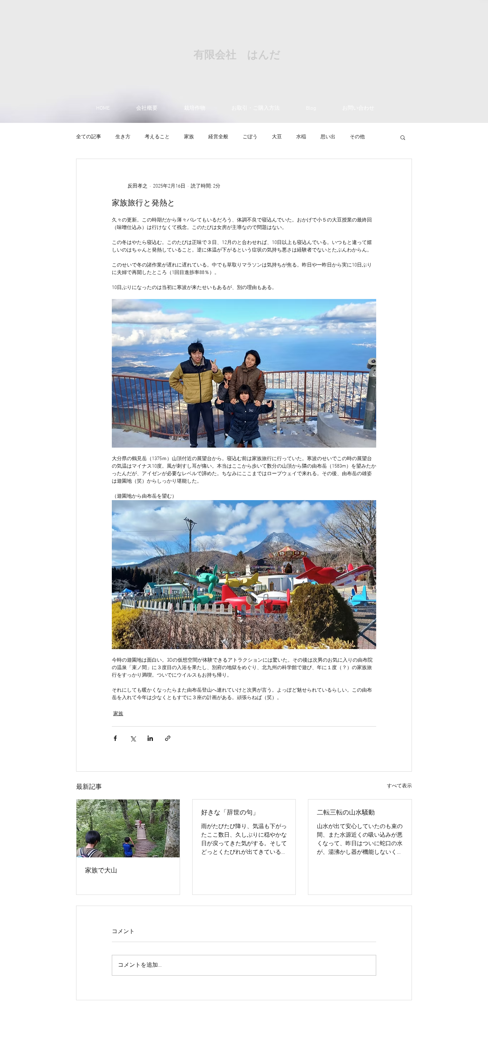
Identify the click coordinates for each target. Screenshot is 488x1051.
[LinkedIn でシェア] (150, 738)
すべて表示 (399, 786)
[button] (402, 137)
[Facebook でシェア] (115, 738)
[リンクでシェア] (167, 738)
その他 (357, 137)
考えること (157, 137)
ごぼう (250, 137)
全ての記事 (88, 137)
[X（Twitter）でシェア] (132, 738)
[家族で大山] (128, 828)
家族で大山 (101, 871)
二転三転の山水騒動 (346, 813)
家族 (189, 137)
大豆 (277, 137)
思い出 (327, 137)
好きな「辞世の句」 (230, 813)
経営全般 (218, 137)
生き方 (122, 137)
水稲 (301, 137)
